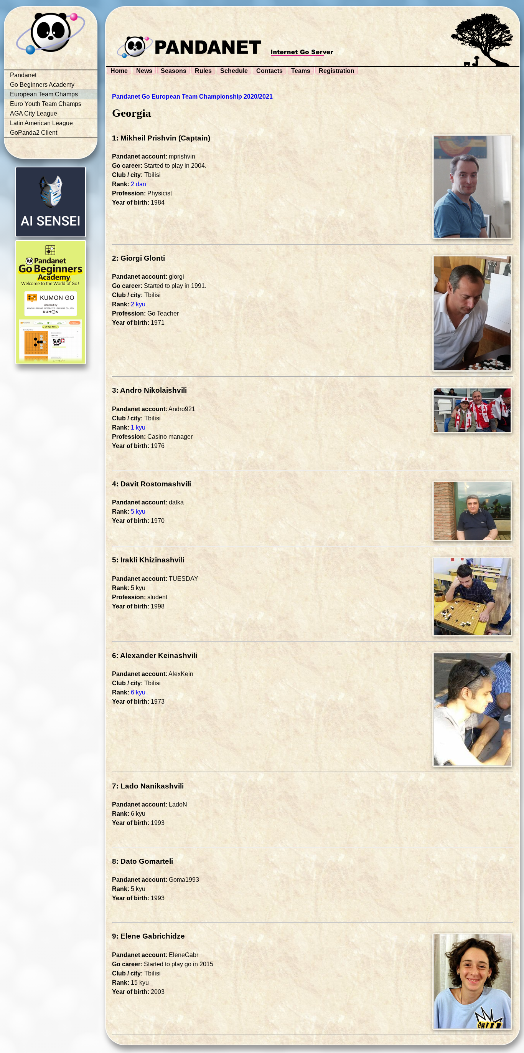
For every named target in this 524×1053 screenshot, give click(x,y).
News (144, 71)
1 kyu (138, 427)
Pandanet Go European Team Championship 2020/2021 (192, 96)
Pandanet (23, 75)
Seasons (173, 71)
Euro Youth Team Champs (45, 104)
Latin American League (41, 123)
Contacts (269, 71)
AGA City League (33, 113)
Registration (336, 71)
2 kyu (138, 304)
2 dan (138, 184)
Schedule (234, 71)
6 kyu (138, 692)
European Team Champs (44, 94)
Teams (300, 71)
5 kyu (138, 511)
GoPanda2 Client (33, 132)
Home (119, 71)
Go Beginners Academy (42, 84)
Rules (203, 71)
